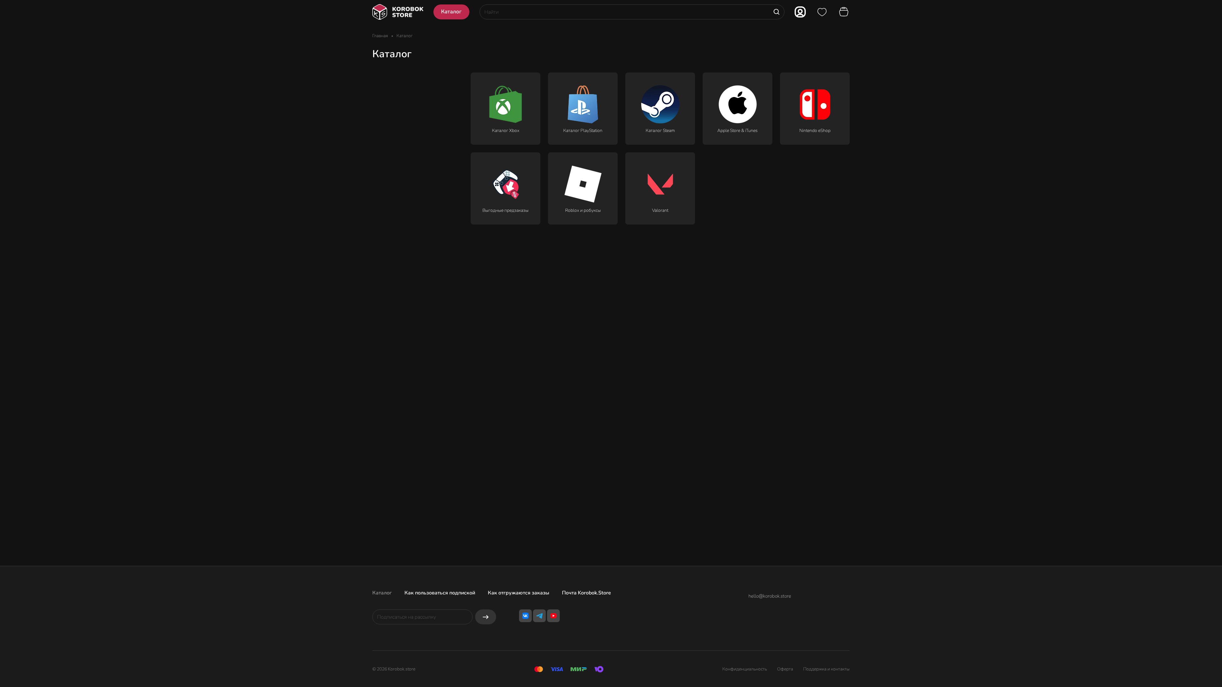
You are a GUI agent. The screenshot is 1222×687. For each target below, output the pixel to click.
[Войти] (800, 11)
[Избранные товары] (822, 12)
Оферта (785, 669)
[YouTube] (553, 615)
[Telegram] (539, 615)
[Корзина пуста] (844, 12)
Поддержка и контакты (826, 669)
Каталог (382, 592)
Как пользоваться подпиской (439, 592)
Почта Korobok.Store (586, 592)
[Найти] (776, 11)
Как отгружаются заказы (518, 592)
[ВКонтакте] (525, 615)
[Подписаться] (485, 616)
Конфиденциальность (744, 669)
